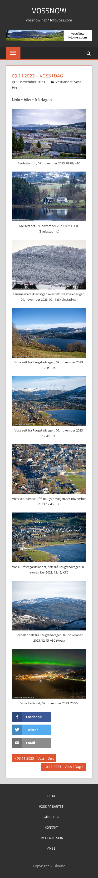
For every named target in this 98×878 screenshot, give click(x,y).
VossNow (49, 10)
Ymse (51, 848)
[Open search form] (88, 53)
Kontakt (51, 827)
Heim (51, 795)
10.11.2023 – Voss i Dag (62, 767)
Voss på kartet (51, 806)
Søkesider (51, 816)
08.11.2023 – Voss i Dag (35, 759)
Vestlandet (64, 82)
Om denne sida (51, 837)
